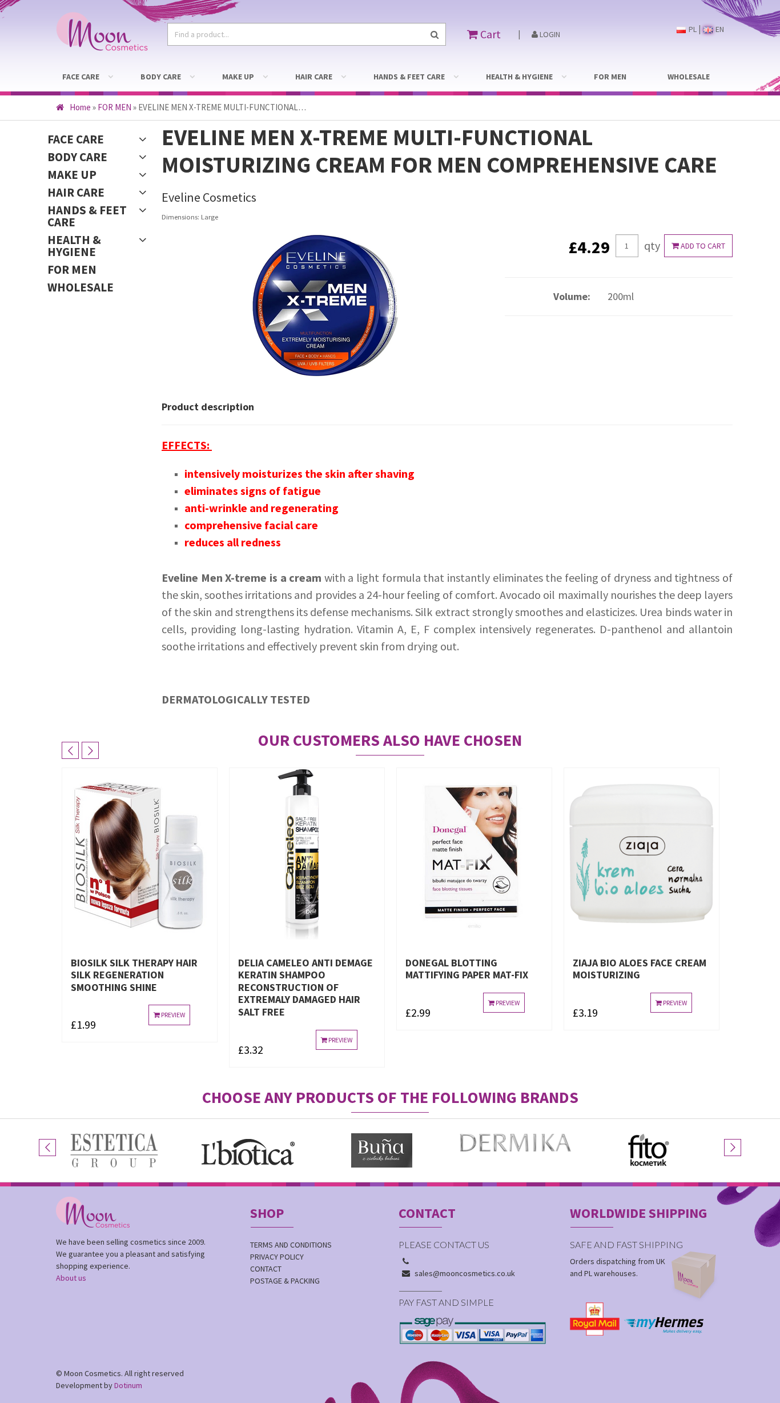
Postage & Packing (285, 1281)
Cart (489, 34)
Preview (172, 1014)
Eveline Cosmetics (209, 197)
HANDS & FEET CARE (409, 76)
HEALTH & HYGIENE (519, 76)
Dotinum (128, 1385)
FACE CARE (80, 76)
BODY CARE (160, 76)
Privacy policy (277, 1257)
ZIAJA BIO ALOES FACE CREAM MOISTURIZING (639, 969)
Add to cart (702, 246)
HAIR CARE (313, 76)
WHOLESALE (689, 76)
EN (719, 29)
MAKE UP (238, 76)
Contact (266, 1269)
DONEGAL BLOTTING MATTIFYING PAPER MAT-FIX (466, 969)
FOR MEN (610, 76)
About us (71, 1278)
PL (692, 29)
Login (549, 34)
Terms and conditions (291, 1245)
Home (80, 107)
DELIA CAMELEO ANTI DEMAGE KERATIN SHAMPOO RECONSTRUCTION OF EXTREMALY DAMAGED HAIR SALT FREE (305, 987)
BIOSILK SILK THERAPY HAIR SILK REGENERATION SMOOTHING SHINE (134, 975)
